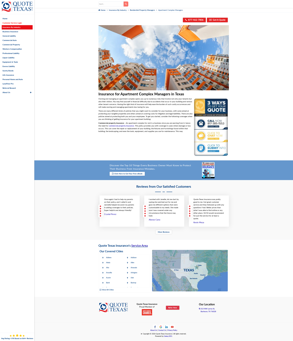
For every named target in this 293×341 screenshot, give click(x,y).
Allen (132, 262)
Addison (134, 257)
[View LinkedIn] (166, 327)
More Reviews (164, 232)
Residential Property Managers (142, 10)
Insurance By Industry (118, 10)
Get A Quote (218, 20)
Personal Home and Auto (13, 79)
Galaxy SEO (168, 336)
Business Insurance (10, 32)
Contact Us (162, 330)
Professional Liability (11, 53)
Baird (108, 283)
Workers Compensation (12, 49)
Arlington (134, 273)
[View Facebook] (155, 327)
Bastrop (133, 283)
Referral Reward (9, 88)
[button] (31, 92)
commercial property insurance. (121, 126)
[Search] (126, 4)
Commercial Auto (10, 40)
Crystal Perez (110, 214)
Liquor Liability (8, 58)
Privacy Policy (172, 330)
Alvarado (134, 268)
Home (103, 10)
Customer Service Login (12, 23)
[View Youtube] (172, 327)
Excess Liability (9, 66)
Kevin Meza (198, 223)
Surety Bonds (8, 71)
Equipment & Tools (10, 62)
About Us (153, 330)
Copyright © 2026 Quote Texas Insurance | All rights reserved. (164, 334)
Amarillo (109, 273)
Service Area (139, 245)
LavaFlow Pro (8, 84)
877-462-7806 (195, 20)
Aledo (108, 262)
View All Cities (108, 290)
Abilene (108, 257)
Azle (132, 278)
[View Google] (161, 327)
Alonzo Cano (154, 220)
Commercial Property (11, 45)
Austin (108, 278)
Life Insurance (8, 75)
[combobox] (111, 4)
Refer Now (172, 308)
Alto (107, 268)
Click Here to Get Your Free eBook (128, 174)
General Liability (9, 36)
